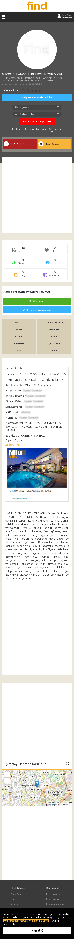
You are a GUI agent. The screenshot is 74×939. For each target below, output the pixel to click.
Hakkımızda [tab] (19, 322)
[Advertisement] (37, 194)
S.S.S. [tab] (19, 350)
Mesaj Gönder (52, 144)
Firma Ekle (16, 899)
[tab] (19, 263)
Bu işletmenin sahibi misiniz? (37, 97)
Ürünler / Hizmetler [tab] (54, 322)
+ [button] (7, 775)
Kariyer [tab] (19, 329)
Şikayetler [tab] (54, 329)
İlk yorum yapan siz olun (39, 310)
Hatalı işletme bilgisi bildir (37, 121)
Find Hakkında (53, 894)
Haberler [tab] (54, 336)
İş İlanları (15, 904)
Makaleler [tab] (19, 343)
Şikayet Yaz (39, 301)
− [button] (7, 780)
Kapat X (37, 930)
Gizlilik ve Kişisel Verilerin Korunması (26, 920)
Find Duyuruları (54, 899)
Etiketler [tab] (54, 350)
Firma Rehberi (18, 894)
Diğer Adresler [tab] (54, 343)
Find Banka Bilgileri (55, 904)
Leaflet (51, 804)
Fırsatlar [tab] (19, 336)
